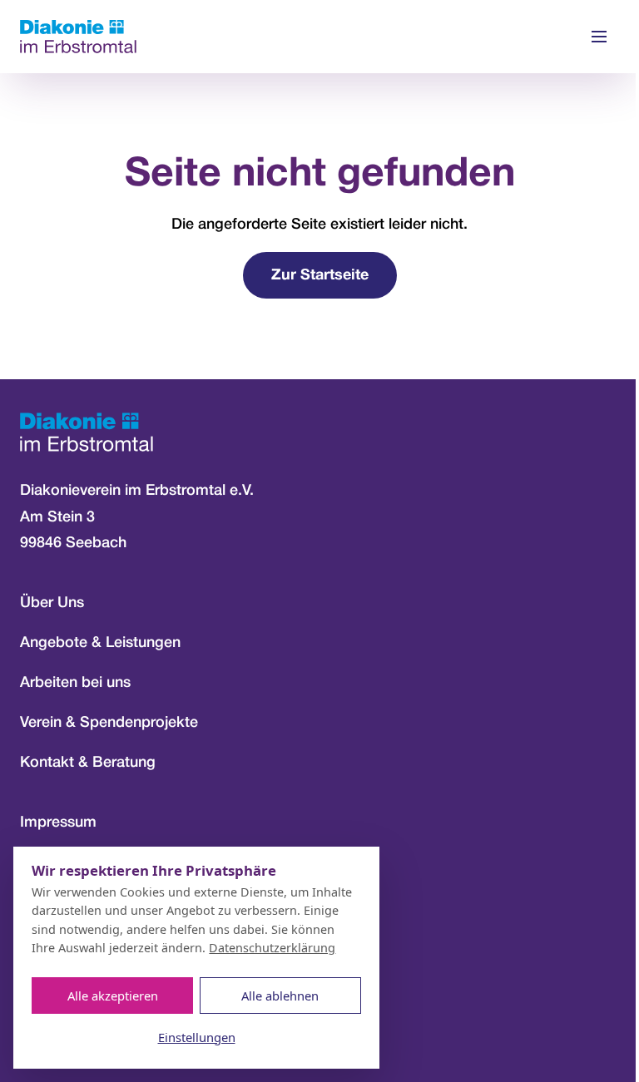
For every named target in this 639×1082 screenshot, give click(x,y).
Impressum (58, 822)
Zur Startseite (320, 276)
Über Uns (52, 603)
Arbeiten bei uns (75, 682)
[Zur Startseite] (78, 37)
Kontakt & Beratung (88, 762)
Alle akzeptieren (112, 995)
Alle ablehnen (280, 995)
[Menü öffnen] (599, 37)
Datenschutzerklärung (272, 948)
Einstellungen (196, 1037)
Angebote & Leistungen (100, 643)
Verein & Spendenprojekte (109, 722)
